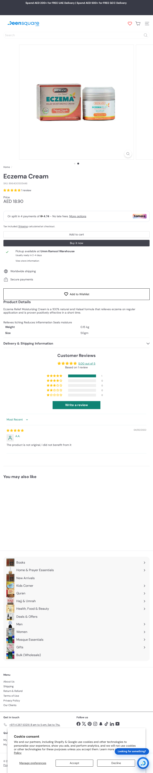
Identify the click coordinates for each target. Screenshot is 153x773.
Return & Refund (13, 691)
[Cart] (137, 23)
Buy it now (76, 243)
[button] (12, 190)
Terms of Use (11, 695)
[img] (15, 430)
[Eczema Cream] (28, 512)
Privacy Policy (11, 700)
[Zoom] (128, 153)
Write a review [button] (76, 405)
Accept (74, 763)
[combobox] (76, 35)
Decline (116, 763)
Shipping (23, 226)
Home (6, 167)
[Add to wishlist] (46, 489)
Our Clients (10, 705)
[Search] (146, 35)
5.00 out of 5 (86, 363)
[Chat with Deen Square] (143, 763)
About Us (9, 681)
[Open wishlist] (130, 23)
